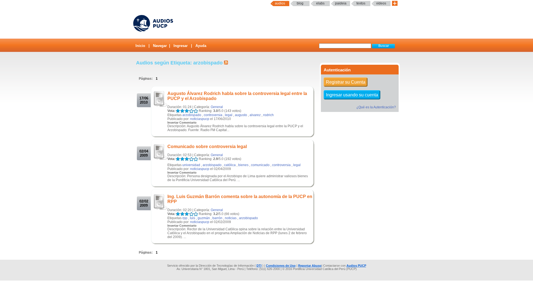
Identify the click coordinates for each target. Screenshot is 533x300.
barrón (217, 218)
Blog (300, 3)
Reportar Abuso (309, 265)
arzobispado (191, 115)
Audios (280, 3)
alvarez (255, 115)
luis (192, 218)
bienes (243, 165)
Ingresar (181, 46)
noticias (231, 218)
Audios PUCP (356, 265)
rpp (184, 218)
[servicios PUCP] (395, 3)
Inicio (140, 46)
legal (228, 115)
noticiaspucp (199, 119)
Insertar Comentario (182, 122)
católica (230, 165)
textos (360, 3)
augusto (241, 115)
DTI (259, 265)
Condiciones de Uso (281, 265)
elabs (320, 3)
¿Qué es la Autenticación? (376, 107)
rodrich (268, 115)
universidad (191, 165)
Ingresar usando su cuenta (352, 94)
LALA (178, 111)
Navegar (160, 46)
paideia (340, 3)
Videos (381, 3)
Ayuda (200, 46)
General (217, 107)
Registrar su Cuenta (345, 82)
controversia (213, 115)
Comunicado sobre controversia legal (207, 146)
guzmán (204, 218)
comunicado (260, 165)
